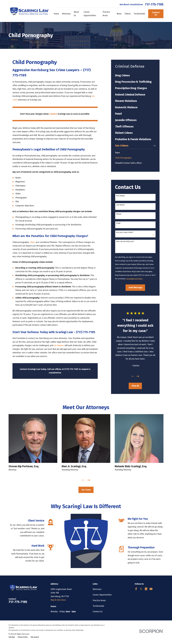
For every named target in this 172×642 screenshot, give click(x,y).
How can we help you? (125, 241)
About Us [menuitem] (76, 14)
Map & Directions (58, 600)
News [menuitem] (119, 13)
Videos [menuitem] (128, 13)
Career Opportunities (102, 595)
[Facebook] (136, 588)
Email (118, 223)
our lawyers (59, 345)
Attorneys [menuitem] (66, 13)
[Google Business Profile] (146, 588)
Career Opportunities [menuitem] (90, 14)
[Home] (29, 11)
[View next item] (137, 376)
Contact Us (156, 13)
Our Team (86, 490)
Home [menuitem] (56, 13)
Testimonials (98, 606)
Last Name (120, 205)
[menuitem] (135, 75)
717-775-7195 (154, 4)
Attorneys (97, 589)
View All (135, 386)
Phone (118, 214)
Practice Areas (99, 600)
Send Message (135, 287)
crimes (32, 242)
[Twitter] (141, 588)
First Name (120, 196)
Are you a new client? (124, 232)
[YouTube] (151, 588)
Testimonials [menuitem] (139, 13)
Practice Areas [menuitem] (106, 14)
